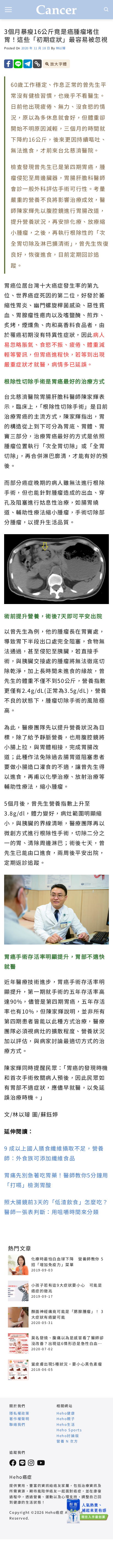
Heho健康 (65, 1413)
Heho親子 (65, 1418)
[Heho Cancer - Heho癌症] (56, 10)
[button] (8, 9)
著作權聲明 (19, 1418)
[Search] (106, 9)
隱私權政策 (19, 1413)
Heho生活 (65, 1424)
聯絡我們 (17, 1424)
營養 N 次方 (67, 1441)
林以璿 (61, 48)
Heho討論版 (67, 1435)
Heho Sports (69, 1429)
